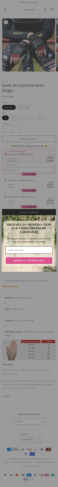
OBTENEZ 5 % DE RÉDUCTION (29, 261)
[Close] (53, 218)
